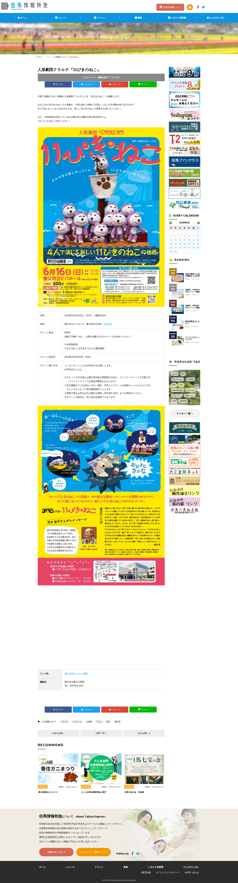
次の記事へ (143, 733)
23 (171, 247)
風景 (183, 374)
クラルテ (64, 722)
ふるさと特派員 (178, 18)
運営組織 (146, 872)
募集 (140, 18)
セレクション (177, 379)
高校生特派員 (177, 390)
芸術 (174, 385)
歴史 (181, 385)
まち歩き (190, 379)
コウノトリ (176, 396)
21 (193, 244)
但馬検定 (183, 401)
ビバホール (77, 722)
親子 (108, 722)
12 (184, 240)
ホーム (23, 18)
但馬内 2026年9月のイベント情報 (192, 307)
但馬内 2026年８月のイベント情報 (192, 291)
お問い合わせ (192, 872)
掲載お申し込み (55, 852)
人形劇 (89, 722)
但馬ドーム (189, 396)
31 (176, 251)
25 (180, 247)
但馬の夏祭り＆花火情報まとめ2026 (192, 275)
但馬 (174, 401)
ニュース (62, 18)
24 (176, 247)
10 (176, 240)
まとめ (175, 374)
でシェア (59, 84)
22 (198, 244)
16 (171, 244)
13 (189, 240)
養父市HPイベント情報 (76, 673)
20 (189, 244)
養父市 (117, 722)
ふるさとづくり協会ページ (92, 852)
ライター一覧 (184, 413)
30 (171, 251)
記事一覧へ (101, 733)
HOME (38, 57)
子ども (99, 722)
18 (180, 244)
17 (176, 244)
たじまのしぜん (217, 18)
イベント (100, 18)
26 (184, 247)
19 (184, 244)
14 (193, 240)
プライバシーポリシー (168, 872)
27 (189, 247)
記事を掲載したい (172, 7)
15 (198, 240)
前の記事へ (59, 733)
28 (193, 247)
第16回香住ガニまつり (192, 322)
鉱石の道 (190, 390)
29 (198, 247)
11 (180, 240)
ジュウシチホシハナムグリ (192, 338)
